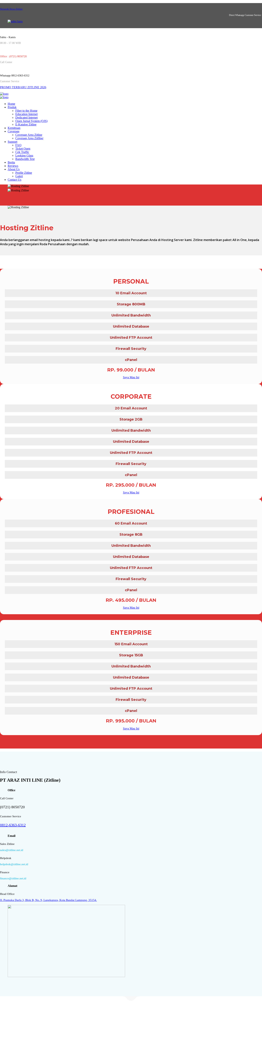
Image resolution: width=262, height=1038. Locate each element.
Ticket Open (22, 148)
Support (12, 141)
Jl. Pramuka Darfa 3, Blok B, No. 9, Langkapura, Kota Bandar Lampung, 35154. (48, 900)
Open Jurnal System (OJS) (31, 121)
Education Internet (26, 114)
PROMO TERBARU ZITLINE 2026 (23, 87)
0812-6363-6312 (13, 825)
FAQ (18, 145)
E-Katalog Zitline (25, 124)
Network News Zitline (11, 8)
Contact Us (14, 179)
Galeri (19, 176)
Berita (11, 162)
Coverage (13, 131)
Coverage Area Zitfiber (29, 138)
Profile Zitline (23, 172)
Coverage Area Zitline (28, 134)
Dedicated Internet (26, 117)
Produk (12, 107)
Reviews (13, 165)
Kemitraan (14, 128)
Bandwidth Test (25, 159)
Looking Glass (24, 155)
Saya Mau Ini (131, 377)
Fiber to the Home (26, 110)
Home (11, 103)
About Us (14, 169)
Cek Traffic (22, 152)
